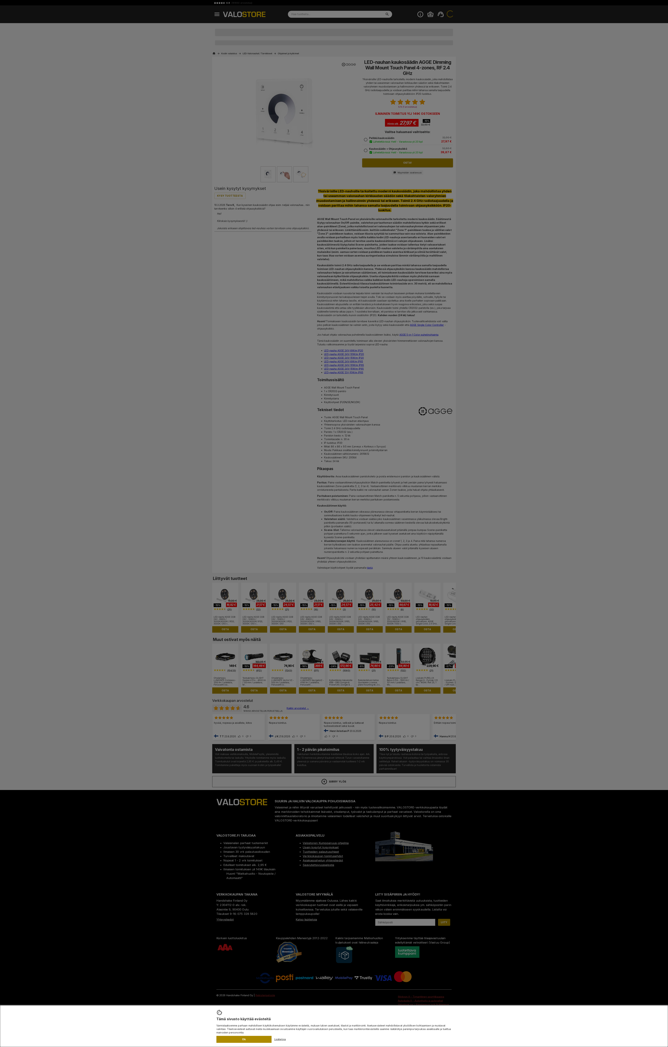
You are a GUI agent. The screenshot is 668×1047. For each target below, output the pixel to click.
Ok (244, 1039)
